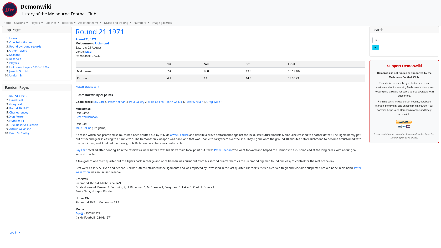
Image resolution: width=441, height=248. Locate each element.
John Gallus (174, 102)
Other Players (18, 51)
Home (7, 23)
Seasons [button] (20, 23)
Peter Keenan (117, 102)
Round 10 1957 (19, 108)
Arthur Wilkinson (20, 129)
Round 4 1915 (18, 96)
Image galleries (162, 23)
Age (78, 213)
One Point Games (20, 42)
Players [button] (35, 23)
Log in (14, 232)
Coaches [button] (51, 23)
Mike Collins (156, 102)
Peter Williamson (87, 117)
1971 (93, 39)
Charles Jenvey (18, 112)
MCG (88, 52)
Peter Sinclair (194, 102)
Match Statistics (86, 87)
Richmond (102, 43)
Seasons (14, 55)
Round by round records (25, 46)
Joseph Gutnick (19, 71)
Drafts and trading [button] (116, 23)
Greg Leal (15, 104)
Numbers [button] (140, 23)
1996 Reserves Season (23, 125)
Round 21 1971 (100, 31)
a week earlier (179, 135)
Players (14, 63)
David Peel (16, 100)
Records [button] (67, 23)
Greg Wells (213, 102)
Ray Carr (98, 102)
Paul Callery (136, 102)
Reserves (15, 59)
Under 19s (16, 75)
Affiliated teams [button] (88, 23)
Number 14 (16, 121)
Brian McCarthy (19, 133)
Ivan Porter (16, 116)
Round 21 (82, 39)
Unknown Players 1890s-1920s (29, 67)
